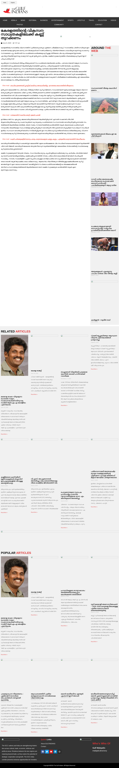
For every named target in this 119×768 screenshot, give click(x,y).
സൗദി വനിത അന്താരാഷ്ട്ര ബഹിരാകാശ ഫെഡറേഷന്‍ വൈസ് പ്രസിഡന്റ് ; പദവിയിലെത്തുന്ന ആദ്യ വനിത (103, 182)
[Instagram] (59, 752)
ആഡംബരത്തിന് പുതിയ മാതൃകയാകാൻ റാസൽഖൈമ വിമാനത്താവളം (43, 696)
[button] (42, 7)
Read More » (4, 434)
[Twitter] (47, 752)
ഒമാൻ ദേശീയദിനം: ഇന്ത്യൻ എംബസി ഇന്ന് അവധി (72, 695)
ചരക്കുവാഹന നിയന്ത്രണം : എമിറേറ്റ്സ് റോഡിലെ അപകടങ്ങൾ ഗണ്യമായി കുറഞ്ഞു (12, 697)
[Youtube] (51, 752)
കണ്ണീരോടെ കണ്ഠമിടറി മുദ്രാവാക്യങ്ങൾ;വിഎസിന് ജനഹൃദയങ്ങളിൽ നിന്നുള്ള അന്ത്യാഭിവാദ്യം (12, 480)
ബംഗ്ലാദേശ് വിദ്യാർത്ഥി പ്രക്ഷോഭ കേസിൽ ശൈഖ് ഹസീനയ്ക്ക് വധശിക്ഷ (74, 374)
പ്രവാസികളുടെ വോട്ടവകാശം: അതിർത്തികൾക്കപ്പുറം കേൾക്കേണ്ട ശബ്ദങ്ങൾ (73, 592)
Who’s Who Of (101, 743)
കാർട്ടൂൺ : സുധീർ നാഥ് (100, 320)
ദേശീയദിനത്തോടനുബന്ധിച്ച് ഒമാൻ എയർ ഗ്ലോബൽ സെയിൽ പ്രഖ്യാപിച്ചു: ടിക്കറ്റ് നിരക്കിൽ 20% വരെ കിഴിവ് (104, 697)
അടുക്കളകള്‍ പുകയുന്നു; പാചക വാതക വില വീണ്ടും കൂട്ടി (104, 273)
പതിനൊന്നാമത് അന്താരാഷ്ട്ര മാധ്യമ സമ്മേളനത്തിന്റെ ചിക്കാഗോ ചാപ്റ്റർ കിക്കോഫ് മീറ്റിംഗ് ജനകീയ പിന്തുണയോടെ (104, 474)
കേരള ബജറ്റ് (36, 371)
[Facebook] (43, 752)
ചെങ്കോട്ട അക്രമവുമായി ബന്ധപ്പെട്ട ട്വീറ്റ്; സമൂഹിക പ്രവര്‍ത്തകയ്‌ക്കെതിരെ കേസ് (103, 228)
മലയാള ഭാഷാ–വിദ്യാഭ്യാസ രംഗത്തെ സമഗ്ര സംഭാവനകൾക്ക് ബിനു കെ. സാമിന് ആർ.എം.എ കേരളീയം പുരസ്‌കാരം (13, 401)
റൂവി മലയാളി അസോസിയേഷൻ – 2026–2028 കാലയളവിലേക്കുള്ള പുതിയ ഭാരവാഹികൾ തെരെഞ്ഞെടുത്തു (104, 607)
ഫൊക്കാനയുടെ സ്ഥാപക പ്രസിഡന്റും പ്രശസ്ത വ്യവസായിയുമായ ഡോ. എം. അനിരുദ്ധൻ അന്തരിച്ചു (72, 495)
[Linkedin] (55, 752)
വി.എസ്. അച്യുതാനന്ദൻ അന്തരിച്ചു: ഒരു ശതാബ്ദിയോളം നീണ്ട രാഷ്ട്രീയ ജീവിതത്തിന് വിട (44, 481)
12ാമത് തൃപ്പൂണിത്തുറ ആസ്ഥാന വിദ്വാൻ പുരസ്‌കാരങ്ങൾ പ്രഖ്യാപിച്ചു (104, 338)
